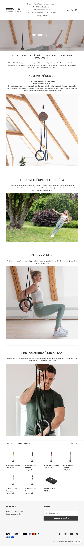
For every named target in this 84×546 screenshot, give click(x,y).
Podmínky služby (19, 511)
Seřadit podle (10, 443)
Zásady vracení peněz (13, 514)
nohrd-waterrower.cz (63, 541)
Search (8, 511)
